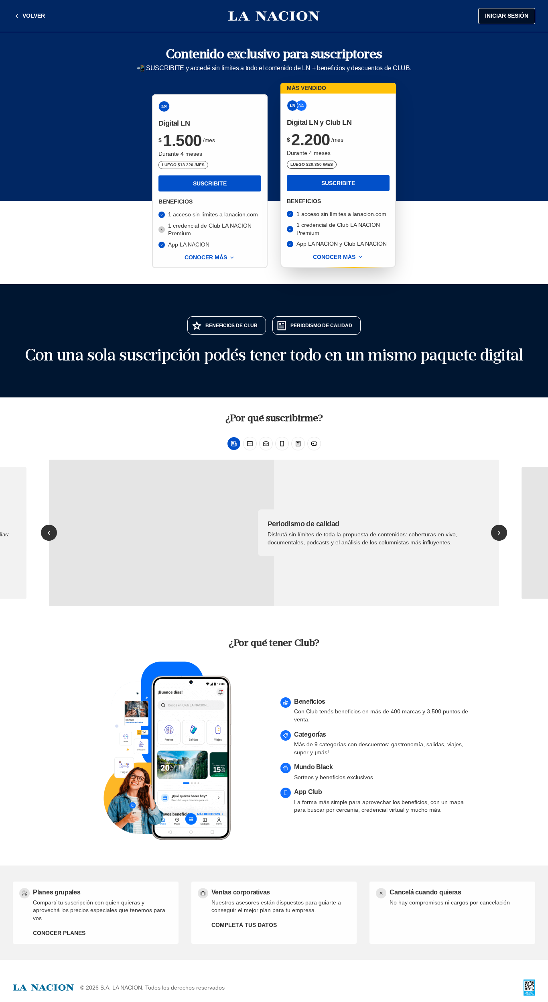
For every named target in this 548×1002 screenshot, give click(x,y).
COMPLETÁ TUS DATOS (244, 925)
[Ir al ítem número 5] (298, 443)
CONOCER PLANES (59, 933)
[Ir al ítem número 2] (250, 443)
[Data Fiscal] (529, 988)
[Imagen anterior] (49, 533)
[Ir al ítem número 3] (266, 443)
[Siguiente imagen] (499, 533)
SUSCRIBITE (210, 183)
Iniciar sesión (506, 15)
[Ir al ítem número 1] (233, 443)
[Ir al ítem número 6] (314, 443)
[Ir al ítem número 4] (282, 443)
